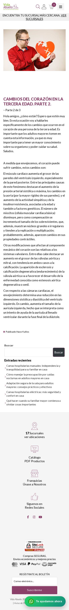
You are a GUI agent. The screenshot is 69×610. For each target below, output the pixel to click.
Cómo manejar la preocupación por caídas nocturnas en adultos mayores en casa (30, 376)
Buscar (8, 345)
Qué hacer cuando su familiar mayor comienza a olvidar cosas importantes (33, 402)
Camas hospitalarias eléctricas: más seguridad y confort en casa (33, 393)
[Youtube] (40, 517)
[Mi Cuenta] (44, 6)
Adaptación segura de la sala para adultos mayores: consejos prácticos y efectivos (30, 385)
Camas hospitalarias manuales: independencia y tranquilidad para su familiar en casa (33, 367)
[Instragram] (34, 517)
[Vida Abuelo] (10, 6)
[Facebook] (28, 517)
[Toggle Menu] (60, 6)
